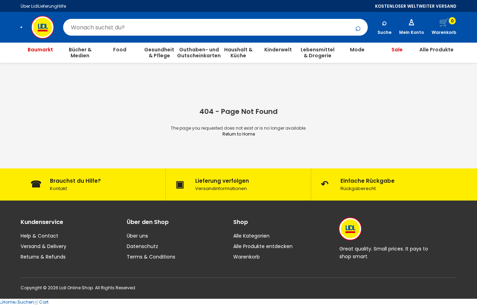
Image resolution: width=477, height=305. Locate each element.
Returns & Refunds (43, 256)
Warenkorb (246, 256)
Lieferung (47, 6)
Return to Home (238, 134)
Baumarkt (40, 49)
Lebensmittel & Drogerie (318, 52)
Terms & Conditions (151, 256)
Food (119, 49)
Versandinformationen (221, 189)
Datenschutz (142, 246)
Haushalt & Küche (238, 52)
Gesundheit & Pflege (159, 52)
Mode (357, 49)
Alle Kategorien (251, 235)
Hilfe (61, 6)
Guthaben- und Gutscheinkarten (199, 52)
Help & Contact (39, 235)
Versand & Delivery (43, 246)
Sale (397, 49)
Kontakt (58, 189)
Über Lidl (29, 6)
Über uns (137, 235)
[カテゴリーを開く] (21, 27)
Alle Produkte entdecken (263, 246)
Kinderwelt (278, 49)
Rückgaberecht (358, 189)
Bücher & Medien (80, 52)
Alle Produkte (436, 49)
